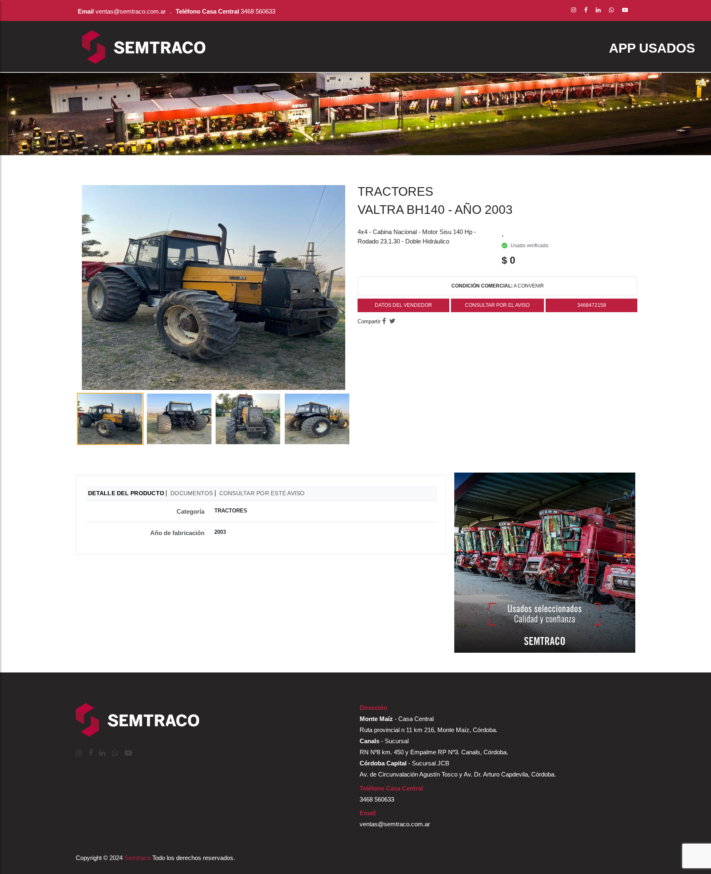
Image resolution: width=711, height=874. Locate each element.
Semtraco (137, 857)
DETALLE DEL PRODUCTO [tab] (126, 493)
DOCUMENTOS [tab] (191, 493)
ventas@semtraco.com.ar (130, 11)
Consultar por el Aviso (497, 305)
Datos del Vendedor (403, 305)
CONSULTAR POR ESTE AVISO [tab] (262, 493)
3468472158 (591, 305)
